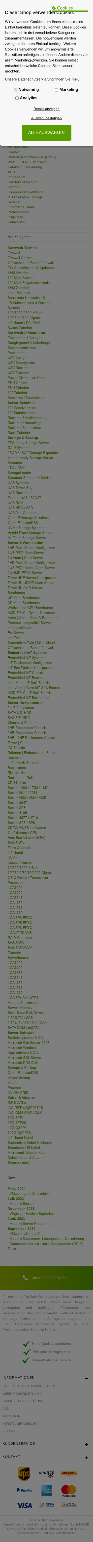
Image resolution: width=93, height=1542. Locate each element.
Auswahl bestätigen (46, 118)
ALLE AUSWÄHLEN (46, 132)
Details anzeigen (46, 109)
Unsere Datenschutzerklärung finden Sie (42, 79)
